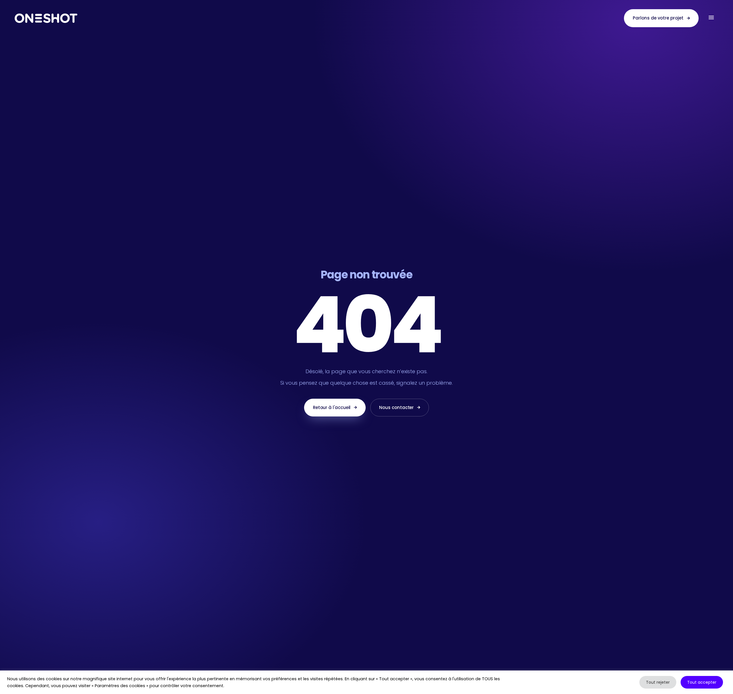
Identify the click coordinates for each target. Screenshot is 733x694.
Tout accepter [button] (701, 682)
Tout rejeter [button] (658, 682)
